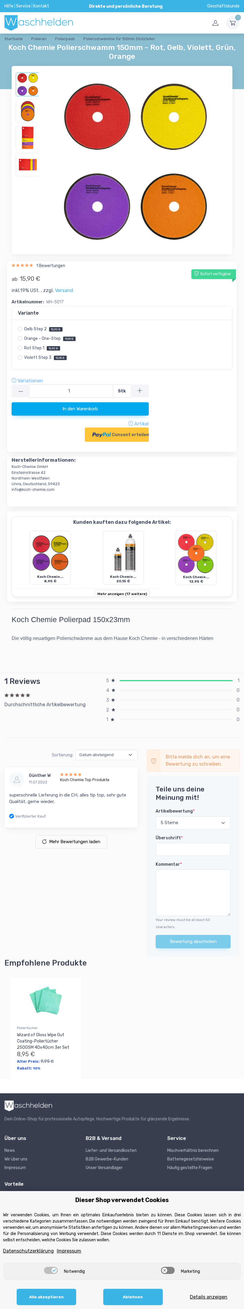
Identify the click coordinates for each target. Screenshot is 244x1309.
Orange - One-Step (48, 338)
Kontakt (41, 6)
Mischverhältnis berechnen (193, 1150)
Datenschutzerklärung (28, 1251)
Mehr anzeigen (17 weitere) (122, 594)
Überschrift (169, 837)
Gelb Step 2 (42, 329)
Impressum (15, 1167)
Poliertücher (27, 1028)
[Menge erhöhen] (140, 391)
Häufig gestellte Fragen (189, 1167)
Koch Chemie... (50, 577)
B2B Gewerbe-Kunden (107, 1159)
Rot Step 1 (41, 348)
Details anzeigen (208, 1297)
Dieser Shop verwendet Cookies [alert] (122, 1200)
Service (23, 6)
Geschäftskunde (223, 6)
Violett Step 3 (44, 357)
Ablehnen (133, 1297)
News (9, 1150)
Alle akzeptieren (46, 1297)
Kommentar (169, 864)
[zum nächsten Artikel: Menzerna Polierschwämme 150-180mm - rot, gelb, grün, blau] (186, 40)
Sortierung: (62, 755)
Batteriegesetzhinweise (190, 1159)
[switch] (51, 1270)
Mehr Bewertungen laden (74, 841)
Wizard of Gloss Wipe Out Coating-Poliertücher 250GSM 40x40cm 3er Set (43, 1041)
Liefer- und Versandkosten (111, 1150)
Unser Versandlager (104, 1167)
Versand (64, 290)
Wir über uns (15, 1159)
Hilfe (8, 6)
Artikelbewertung (175, 811)
